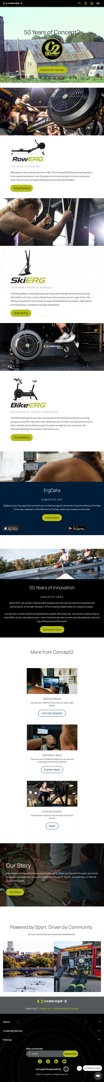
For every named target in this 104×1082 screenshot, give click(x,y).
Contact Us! (44, 1008)
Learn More (52, 517)
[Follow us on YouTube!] (64, 1061)
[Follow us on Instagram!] (48, 1061)
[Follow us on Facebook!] (40, 1061)
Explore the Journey (52, 69)
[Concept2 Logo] (12, 3)
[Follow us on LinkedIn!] (56, 1061)
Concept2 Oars (52, 629)
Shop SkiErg (21, 313)
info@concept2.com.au (66, 1008)
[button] (42, 77)
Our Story (15, 892)
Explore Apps (52, 769)
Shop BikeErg (21, 437)
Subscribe (71, 1053)
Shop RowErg (22, 188)
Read (52, 826)
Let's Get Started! (52, 713)
